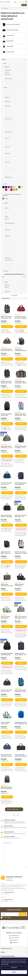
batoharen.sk (15, 940)
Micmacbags (8, 144)
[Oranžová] (14, 190)
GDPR (9, 917)
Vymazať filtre (14, 295)
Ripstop (7, 251)
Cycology (7, 108)
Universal (7, 173)
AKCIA (7, 72)
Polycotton (7, 234)
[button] (14, 854)
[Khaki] (17, 190)
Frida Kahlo (7, 125)
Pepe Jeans (7, 153)
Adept (6, 93)
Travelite (7, 170)
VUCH (6, 175)
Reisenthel (7, 160)
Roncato (7, 162)
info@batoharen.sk (15, 935)
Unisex (7, 291)
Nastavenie (14, 967)
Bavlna (6, 208)
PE (6, 225)
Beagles (7, 97)
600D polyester (8, 206)
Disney (6, 112)
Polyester (7, 236)
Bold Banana (8, 103)
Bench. (6, 99)
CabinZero (7, 106)
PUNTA (7, 157)
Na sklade (7, 70)
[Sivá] (11, 187)
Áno (6, 198)
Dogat (6, 114)
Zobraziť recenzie (9, 880)
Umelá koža (7, 257)
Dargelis (7, 110)
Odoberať (22, 914)
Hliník (6, 212)
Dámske (7, 285)
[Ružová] (14, 187)
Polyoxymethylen (9, 264)
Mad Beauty (8, 140)
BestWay (7, 101)
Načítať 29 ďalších (13, 809)
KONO (7, 138)
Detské (7, 289)
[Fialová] (11, 190)
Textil (6, 255)
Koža (6, 216)
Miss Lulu (7, 147)
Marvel (6, 142)
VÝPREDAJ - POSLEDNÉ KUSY (11, 83)
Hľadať (24, 5)
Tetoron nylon (8, 253)
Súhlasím (14, 972)
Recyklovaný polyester (10, 249)
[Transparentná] (19, 190)
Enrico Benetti (8, 118)
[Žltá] (9, 190)
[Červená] (6, 190)
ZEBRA (7, 179)
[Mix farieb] (22, 187)
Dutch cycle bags (8, 116)
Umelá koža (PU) (8, 260)
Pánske (7, 287)
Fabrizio (7, 123)
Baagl (6, 95)
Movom (7, 149)
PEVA (6, 262)
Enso (6, 121)
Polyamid (7, 229)
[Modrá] (6, 187)
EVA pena (7, 210)
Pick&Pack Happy (9, 155)
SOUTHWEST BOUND (10, 168)
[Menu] (26, 2)
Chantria (7, 134)
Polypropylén (8, 238)
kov (6, 214)
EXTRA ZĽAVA (8, 78)
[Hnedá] (9, 187)
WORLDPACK (8, 177)
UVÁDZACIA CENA (9, 81)
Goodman (7, 127)
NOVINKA (7, 74)
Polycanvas (7, 231)
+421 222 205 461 (15, 937)
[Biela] (3, 190)
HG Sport (7, 129)
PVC (6, 244)
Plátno (6, 227)
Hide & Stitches (8, 131)
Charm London (8, 136)
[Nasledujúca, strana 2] (14, 815)
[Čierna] (3, 187)
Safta (6, 166)
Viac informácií (4, 964)
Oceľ (6, 221)
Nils (6, 151)
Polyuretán (7, 240)
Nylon (7, 219)
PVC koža (7, 247)
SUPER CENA (8, 76)
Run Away (7, 164)
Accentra (7, 90)
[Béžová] (17, 187)
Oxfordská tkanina (9, 223)
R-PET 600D (8, 266)
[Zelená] (19, 187)
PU (6, 242)
